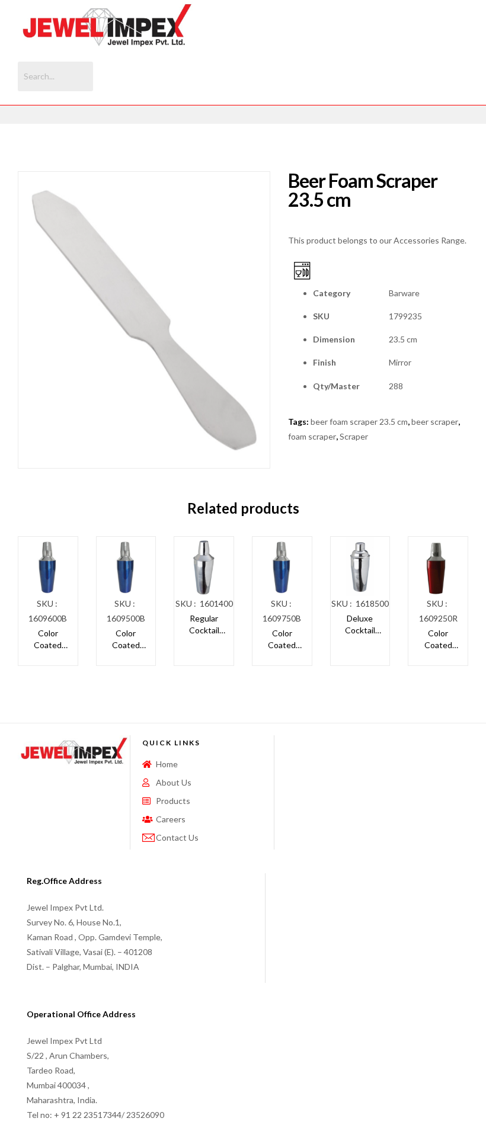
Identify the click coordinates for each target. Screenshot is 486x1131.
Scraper (354, 436)
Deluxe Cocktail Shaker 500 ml (360, 624)
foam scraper (312, 436)
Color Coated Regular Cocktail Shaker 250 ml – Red (438, 639)
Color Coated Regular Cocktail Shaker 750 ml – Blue (282, 639)
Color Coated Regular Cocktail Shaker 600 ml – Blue (48, 639)
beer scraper (434, 421)
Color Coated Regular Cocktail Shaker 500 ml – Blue (125, 639)
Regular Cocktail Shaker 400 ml (204, 624)
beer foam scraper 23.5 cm (359, 421)
